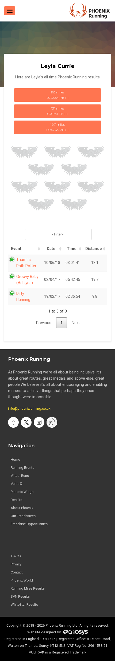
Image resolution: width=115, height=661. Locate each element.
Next (76, 322)
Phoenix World (22, 580)
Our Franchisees (23, 516)
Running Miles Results (28, 588)
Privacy (16, 564)
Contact (17, 572)
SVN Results (20, 596)
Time (71, 248)
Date (51, 248)
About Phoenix (22, 508)
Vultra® (16, 484)
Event (16, 248)
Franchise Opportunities (29, 524)
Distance (93, 248)
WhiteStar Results (24, 604)
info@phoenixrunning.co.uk (29, 408)
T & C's (16, 556)
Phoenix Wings (22, 492)
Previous (43, 322)
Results (16, 500)
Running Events (22, 468)
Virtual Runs (20, 476)
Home (15, 459)
